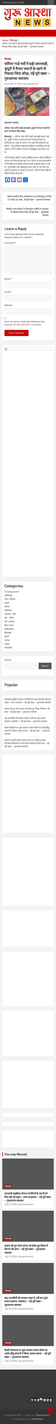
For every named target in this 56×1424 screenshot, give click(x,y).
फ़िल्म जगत (8, 625)
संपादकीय (8, 647)
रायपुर (6, 644)
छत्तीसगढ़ (8, 610)
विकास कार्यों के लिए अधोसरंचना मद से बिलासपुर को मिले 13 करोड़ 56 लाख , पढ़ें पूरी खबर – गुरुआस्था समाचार (29, 198)
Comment (10, 243)
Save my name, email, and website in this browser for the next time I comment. (24, 323)
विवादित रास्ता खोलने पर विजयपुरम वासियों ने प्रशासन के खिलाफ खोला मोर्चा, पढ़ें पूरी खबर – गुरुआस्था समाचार (27, 212)
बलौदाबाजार (9, 629)
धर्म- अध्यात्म (9, 621)
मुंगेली (6, 636)
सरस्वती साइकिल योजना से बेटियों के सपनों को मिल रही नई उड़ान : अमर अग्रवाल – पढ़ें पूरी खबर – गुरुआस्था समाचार (27, 1197)
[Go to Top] (51, 1411)
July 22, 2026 (10, 1204)
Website (8, 305)
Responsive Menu (50, 2)
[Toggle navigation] (6, 33)
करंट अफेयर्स (9, 599)
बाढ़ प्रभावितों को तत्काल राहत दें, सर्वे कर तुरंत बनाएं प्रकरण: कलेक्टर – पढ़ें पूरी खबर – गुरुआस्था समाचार (26, 1301)
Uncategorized (11, 591)
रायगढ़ (7, 640)
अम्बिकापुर (8, 595)
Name (8, 279)
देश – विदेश (9, 618)
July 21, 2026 (10, 1361)
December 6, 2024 (13, 84)
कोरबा (6, 606)
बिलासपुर (7, 59)
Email (7, 292)
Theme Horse (42, 1415)
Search (7, 660)
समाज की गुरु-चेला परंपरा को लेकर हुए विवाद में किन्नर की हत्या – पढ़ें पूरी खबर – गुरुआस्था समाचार (26, 1249)
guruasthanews (30, 84)
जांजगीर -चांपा (10, 614)
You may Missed (15, 1154)
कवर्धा (6, 603)
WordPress (37, 1419)
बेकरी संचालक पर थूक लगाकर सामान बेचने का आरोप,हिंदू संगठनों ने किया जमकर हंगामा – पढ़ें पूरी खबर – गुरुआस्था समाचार (27, 730)
